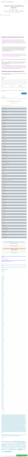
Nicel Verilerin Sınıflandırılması (6, 428)
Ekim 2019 (2, 382)
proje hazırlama (5, 416)
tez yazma (19, 416)
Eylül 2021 (2, 352)
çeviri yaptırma (24, 421)
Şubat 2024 (2, 315)
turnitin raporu (16, 449)
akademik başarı (3, 441)
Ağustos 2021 (2, 353)
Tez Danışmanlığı (11, 449)
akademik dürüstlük (8, 441)
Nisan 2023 (2, 327)
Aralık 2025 (2, 286)
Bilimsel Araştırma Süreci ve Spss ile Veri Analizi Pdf (15, 428)
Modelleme (21, 446)
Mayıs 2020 (2, 373)
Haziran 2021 (2, 356)
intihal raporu (18, 445)
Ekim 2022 (2, 335)
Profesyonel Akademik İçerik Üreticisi (14, 9)
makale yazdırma (10, 415)
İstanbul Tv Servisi (16, 430)
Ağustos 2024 (2, 307)
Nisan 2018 (2, 402)
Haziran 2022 (2, 340)
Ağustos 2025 (2, 291)
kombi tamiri (11, 422)
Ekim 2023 (2, 320)
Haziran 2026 (2, 278)
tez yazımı (21, 416)
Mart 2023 (2, 328)
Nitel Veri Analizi (4, 426)
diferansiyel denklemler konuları (4, 420)
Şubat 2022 (2, 345)
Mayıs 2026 (2, 279)
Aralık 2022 (2, 332)
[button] (21, 455)
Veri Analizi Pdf (5, 425)
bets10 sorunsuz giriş (9, 419)
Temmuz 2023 (2, 323)
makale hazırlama (24, 415)
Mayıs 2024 (2, 311)
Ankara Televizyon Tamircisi (10, 421)
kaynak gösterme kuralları (22, 445)
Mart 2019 (2, 390)
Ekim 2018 (2, 397)
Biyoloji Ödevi (2, 270)
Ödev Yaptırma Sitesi (22, 434)
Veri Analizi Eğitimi (9, 425)
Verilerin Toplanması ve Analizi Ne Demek (15, 425)
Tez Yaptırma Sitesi (7, 434)
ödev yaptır (11, 416)
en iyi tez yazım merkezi (15, 416)
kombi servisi (16, 422)
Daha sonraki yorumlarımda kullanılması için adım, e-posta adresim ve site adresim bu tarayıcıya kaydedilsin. (12, 91)
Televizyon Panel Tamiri (15, 421)
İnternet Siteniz (20, 86)
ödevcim (3, 451)
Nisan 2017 (2, 406)
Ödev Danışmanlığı (24, 449)
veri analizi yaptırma (17, 415)
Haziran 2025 (2, 294)
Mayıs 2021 (2, 357)
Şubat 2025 (2, 299)
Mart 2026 (2, 282)
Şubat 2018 (2, 403)
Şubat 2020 (2, 377)
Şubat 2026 (2, 283)
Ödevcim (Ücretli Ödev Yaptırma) (7, 1)
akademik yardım (16, 441)
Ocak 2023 (2, 331)
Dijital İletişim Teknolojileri (6, 11)
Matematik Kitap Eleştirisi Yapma (4, 269)
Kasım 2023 (2, 319)
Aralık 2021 (2, 348)
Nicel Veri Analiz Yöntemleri (9, 426)
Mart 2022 (2, 344)
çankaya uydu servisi (5, 421)
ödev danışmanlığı (3, 422)
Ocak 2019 (2, 393)
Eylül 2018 (2, 398)
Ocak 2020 (2, 378)
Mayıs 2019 (2, 389)
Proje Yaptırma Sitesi (11, 434)
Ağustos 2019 (2, 385)
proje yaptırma (7, 447)
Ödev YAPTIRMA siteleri (9, 414)
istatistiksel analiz (20, 415)
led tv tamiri (22, 421)
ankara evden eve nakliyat (20, 417)
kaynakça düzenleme (6, 446)
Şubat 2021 (2, 361)
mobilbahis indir (5, 419)
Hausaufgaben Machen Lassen (21, 422)
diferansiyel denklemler (15, 417)
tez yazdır (9, 416)
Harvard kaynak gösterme (10, 445)
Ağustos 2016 (2, 407)
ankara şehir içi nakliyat (6, 431)
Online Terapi (18, 434)
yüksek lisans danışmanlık (4, 417)
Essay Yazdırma (3, 445)
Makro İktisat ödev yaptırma (4, 414)
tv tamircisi (19, 421)
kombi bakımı (14, 422)
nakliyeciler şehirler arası (16, 431)
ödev (12, 416)
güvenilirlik (7, 445)
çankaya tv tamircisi (10, 420)
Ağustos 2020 (2, 369)
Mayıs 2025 (2, 295)
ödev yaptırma (22, 414)
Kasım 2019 (2, 381)
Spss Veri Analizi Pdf (16, 426)
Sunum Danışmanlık (21, 447)
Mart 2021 (2, 360)
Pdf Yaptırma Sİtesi (15, 434)
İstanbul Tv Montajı (8, 430)
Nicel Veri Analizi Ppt (20, 426)
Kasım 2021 (2, 349)
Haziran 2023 (2, 324)
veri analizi (13, 415)
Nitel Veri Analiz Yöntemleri (10, 427)
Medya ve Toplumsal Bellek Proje (16, 11)
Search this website (3, 97)
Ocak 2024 (2, 316)
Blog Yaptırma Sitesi (18, 435)
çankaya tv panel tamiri (14, 420)
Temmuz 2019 (2, 386)
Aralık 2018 (2, 394)
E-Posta (11, 86)
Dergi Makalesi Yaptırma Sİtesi (13, 435)
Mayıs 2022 (2, 341)
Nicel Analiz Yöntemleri (5, 427)
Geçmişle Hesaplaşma (9, 11)
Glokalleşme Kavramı (12, 11)
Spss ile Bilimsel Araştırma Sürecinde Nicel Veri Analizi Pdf (19, 427)
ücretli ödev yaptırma (14, 414)
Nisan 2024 (2, 312)
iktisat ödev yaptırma (18, 414)
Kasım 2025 (2, 287)
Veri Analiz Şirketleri (22, 428)
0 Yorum (9, 12)
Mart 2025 (2, 298)
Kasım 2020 (2, 365)
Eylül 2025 (2, 290)
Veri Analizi (20, 449)
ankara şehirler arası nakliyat (21, 430)
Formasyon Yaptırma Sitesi (7, 435)
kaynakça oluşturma (10, 446)
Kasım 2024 (2, 303)
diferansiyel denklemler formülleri (21, 419)
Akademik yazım (22, 441)
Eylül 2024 (2, 306)
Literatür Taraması (18, 446)
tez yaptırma (4, 415)
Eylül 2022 (2, 336)
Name (2, 86)
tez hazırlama (2, 416)
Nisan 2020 (2, 374)
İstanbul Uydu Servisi (12, 430)
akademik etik (11, 441)
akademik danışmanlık (9, 417)
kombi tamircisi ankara (7, 422)
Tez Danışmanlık (6, 449)
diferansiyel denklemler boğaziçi (15, 419)
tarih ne (12, 417)
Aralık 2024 (2, 302)
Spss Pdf (12, 426)
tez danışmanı (23, 416)
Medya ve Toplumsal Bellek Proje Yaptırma (21, 11)
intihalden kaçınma (15, 445)
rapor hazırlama (12, 447)
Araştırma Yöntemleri (20, 442)
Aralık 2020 (2, 364)
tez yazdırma (7, 415)
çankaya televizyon (19, 420)
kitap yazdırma (14, 446)
